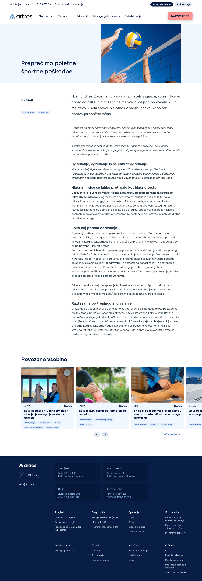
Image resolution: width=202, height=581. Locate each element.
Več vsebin (170, 434)
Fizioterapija (183, 4)
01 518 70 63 (44, 4)
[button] (46, 16)
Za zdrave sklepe (162, 4)
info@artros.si (21, 4)
